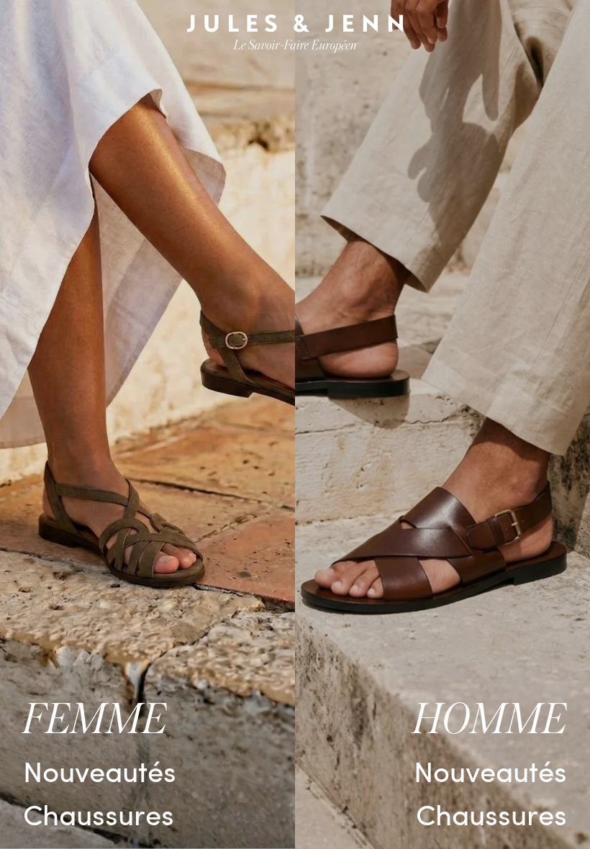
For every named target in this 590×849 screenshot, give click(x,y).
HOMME (490, 720)
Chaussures (98, 813)
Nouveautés (99, 770)
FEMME (95, 720)
